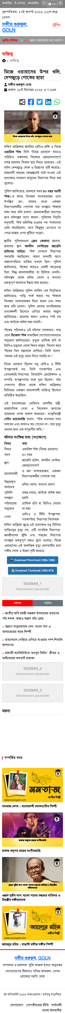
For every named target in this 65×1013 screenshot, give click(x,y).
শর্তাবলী (56, 1005)
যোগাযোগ (16, 1005)
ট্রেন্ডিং (57, 25)
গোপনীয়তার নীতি (37, 1005)
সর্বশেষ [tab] (17, 603)
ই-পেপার (20, 3)
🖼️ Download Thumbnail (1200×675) (32, 570)
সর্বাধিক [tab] (48, 603)
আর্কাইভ (7, 3)
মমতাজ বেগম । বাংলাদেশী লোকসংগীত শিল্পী (29, 806)
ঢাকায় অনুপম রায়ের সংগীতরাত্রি (21, 851)
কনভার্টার (33, 3)
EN (54, 4)
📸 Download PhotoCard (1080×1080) (32, 560)
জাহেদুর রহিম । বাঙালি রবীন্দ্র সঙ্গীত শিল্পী (27, 944)
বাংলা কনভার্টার (52, 1010)
